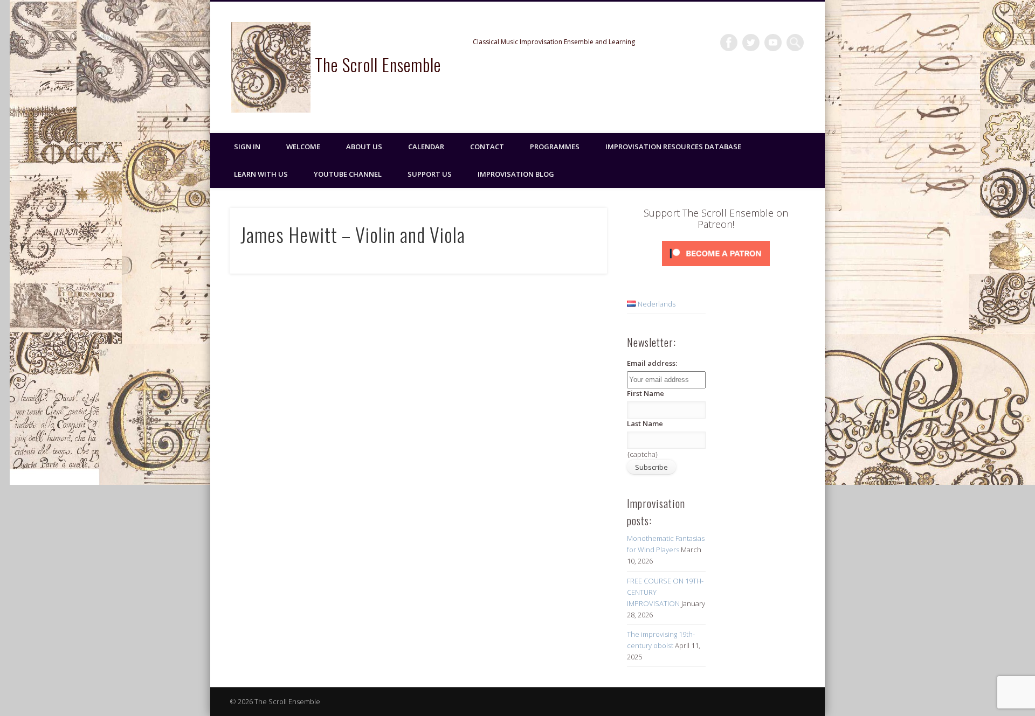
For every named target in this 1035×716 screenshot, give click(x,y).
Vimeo (773, 42)
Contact (487, 146)
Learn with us (261, 174)
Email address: (652, 363)
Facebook (728, 42)
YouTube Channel (348, 174)
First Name (645, 393)
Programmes (554, 146)
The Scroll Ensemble (378, 64)
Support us (430, 174)
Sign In (247, 146)
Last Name (645, 423)
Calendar (426, 146)
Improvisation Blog (516, 174)
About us (364, 146)
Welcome (303, 146)
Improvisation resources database (673, 146)
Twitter (751, 42)
